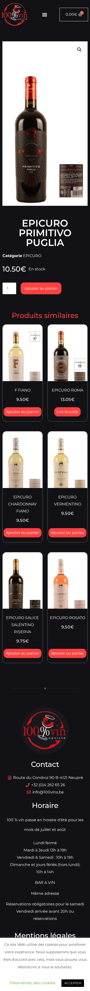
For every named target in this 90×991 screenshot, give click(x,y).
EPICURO (32, 255)
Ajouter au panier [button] (22, 411)
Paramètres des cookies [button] (32, 983)
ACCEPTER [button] (72, 983)
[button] (44, 15)
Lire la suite (67, 411)
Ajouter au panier (41, 288)
